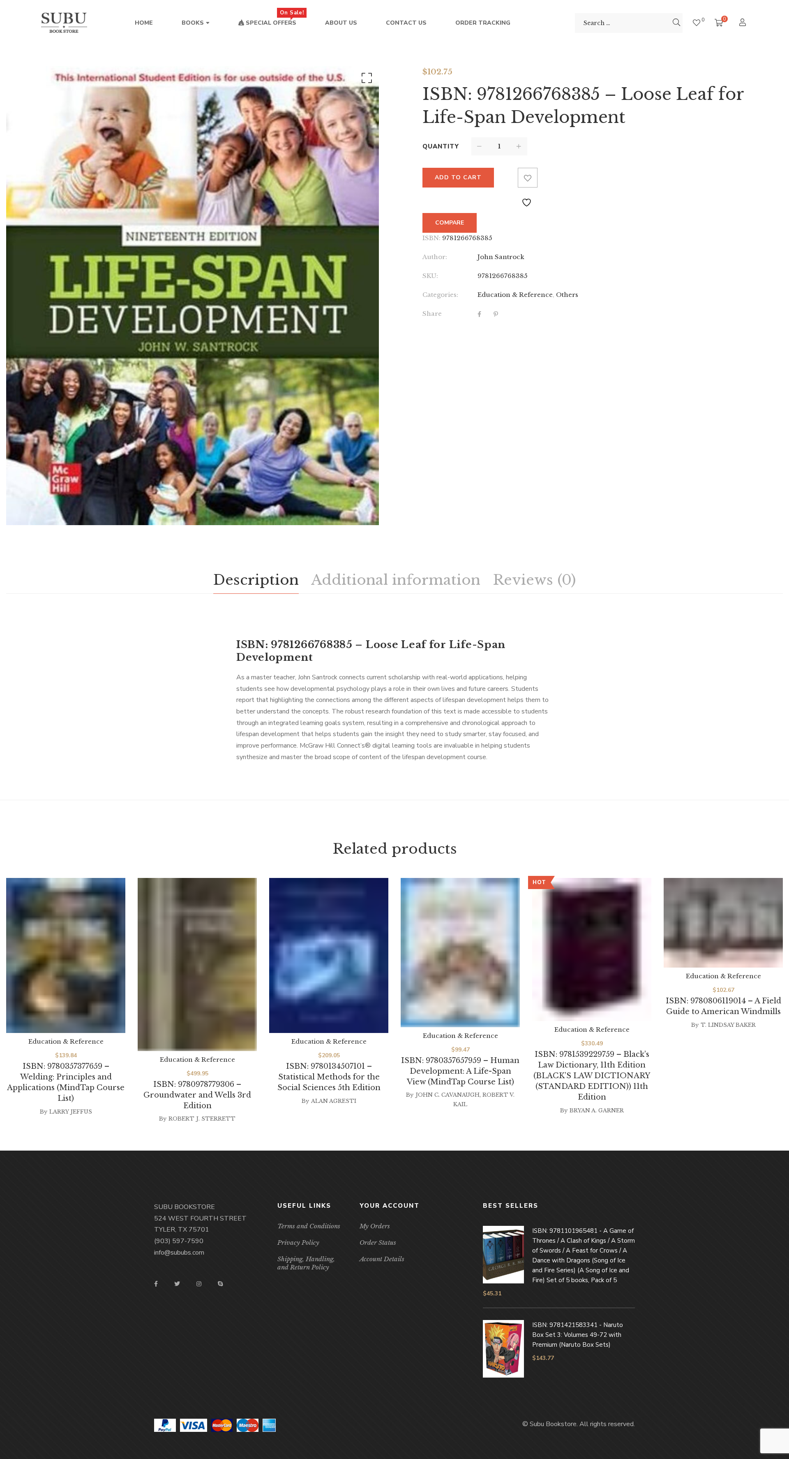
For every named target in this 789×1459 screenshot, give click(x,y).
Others (567, 295)
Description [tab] (256, 579)
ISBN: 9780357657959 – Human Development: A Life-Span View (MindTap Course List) (460, 1071)
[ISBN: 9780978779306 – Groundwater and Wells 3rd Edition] (197, 964)
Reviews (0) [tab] (534, 579)
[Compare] (508, 178)
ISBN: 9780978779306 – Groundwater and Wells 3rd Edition (197, 1095)
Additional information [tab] (395, 579)
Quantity (440, 146)
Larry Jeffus (70, 1111)
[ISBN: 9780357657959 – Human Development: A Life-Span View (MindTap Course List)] (460, 952)
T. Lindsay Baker (728, 1024)
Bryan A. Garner (597, 1110)
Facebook (156, 1284)
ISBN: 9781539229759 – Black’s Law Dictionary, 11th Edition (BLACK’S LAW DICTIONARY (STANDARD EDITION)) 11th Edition (591, 1076)
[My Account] (743, 23)
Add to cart (458, 177)
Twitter (177, 1284)
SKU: (430, 276)
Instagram (198, 1284)
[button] (365, 79)
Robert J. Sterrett (201, 1118)
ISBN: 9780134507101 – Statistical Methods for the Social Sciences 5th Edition (329, 1077)
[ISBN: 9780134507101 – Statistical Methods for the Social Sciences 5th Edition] (328, 955)
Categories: (440, 295)
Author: (434, 257)
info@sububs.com (179, 1252)
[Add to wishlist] (528, 178)
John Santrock (501, 257)
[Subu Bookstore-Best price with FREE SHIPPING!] (64, 23)
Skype (220, 1284)
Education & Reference (515, 295)
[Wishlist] (696, 23)
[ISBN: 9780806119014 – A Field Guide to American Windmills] (723, 923)
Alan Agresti (333, 1101)
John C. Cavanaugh (447, 1094)
